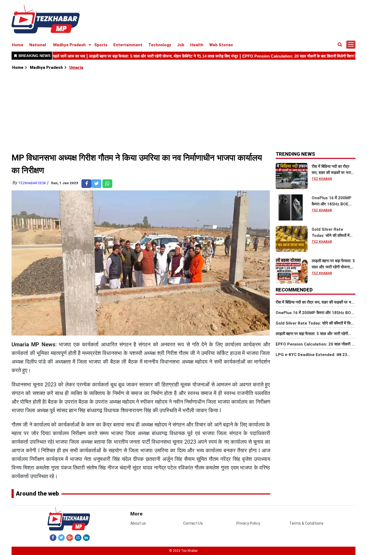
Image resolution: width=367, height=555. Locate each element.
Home (17, 44)
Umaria (76, 67)
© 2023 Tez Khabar (183, 551)
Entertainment (127, 44)
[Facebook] (53, 537)
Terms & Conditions (306, 523)
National (37, 44)
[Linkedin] (86, 537)
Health (196, 44)
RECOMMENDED (294, 290)
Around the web (37, 493)
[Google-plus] (69, 537)
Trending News (295, 154)
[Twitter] (61, 537)
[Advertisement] (184, 111)
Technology (159, 44)
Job (180, 44)
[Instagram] (78, 537)
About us (138, 523)
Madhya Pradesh (69, 44)
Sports (100, 44)
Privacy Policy (248, 523)
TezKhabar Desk (32, 183)
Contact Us (193, 523)
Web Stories (221, 44)
